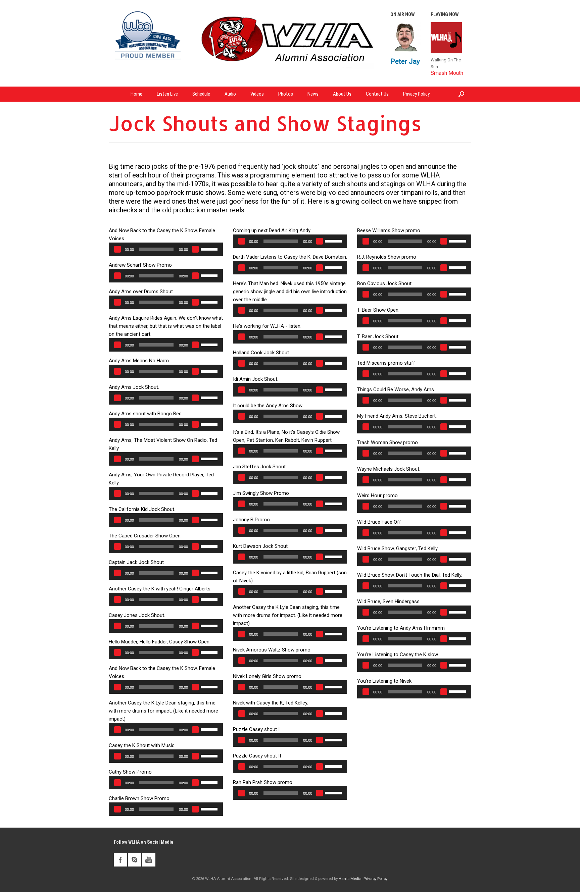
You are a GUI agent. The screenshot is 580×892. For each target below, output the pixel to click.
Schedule (201, 94)
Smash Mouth (447, 73)
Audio (230, 94)
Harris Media (350, 878)
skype (134, 860)
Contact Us (377, 94)
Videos (257, 94)
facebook (120, 860)
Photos (285, 94)
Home (136, 94)
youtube (148, 860)
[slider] (210, 249)
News (313, 94)
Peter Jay (405, 61)
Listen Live (167, 94)
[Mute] (195, 249)
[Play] (117, 249)
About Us (342, 94)
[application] (166, 249)
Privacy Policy (416, 94)
